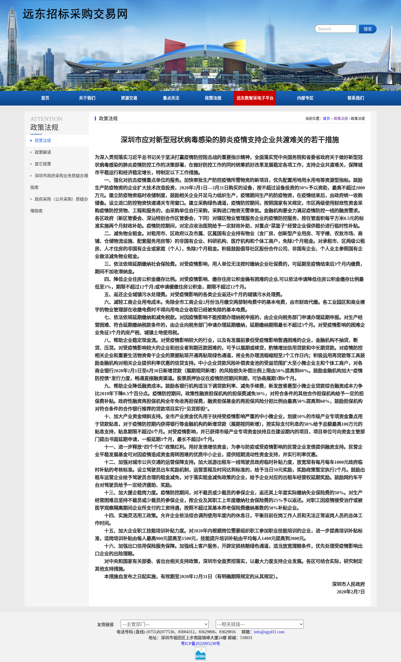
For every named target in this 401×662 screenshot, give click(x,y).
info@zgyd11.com (269, 632)
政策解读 (43, 152)
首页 (45, 98)
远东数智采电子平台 (255, 98)
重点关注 (171, 98)
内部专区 (305, 98)
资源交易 (129, 98)
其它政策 (43, 164)
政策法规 (213, 98)
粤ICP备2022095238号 (200, 643)
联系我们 (356, 98)
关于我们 (87, 98)
